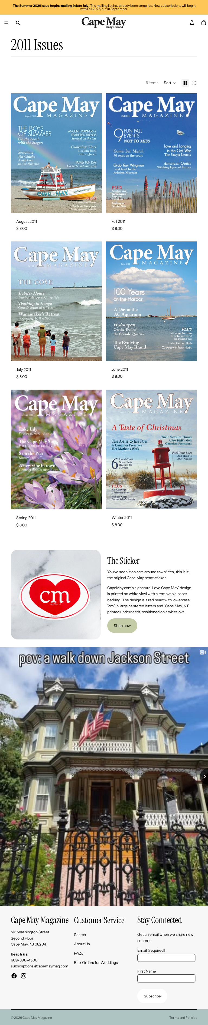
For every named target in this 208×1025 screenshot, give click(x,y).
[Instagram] (23, 976)
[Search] (18, 23)
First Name (146, 970)
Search (80, 934)
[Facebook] (14, 976)
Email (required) (151, 950)
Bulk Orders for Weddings (96, 962)
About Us (82, 943)
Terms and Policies (183, 1018)
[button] (170, 83)
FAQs (78, 953)
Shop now (122, 625)
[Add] (93, 205)
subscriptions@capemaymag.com (39, 966)
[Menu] (6, 22)
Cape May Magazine (37, 1018)
